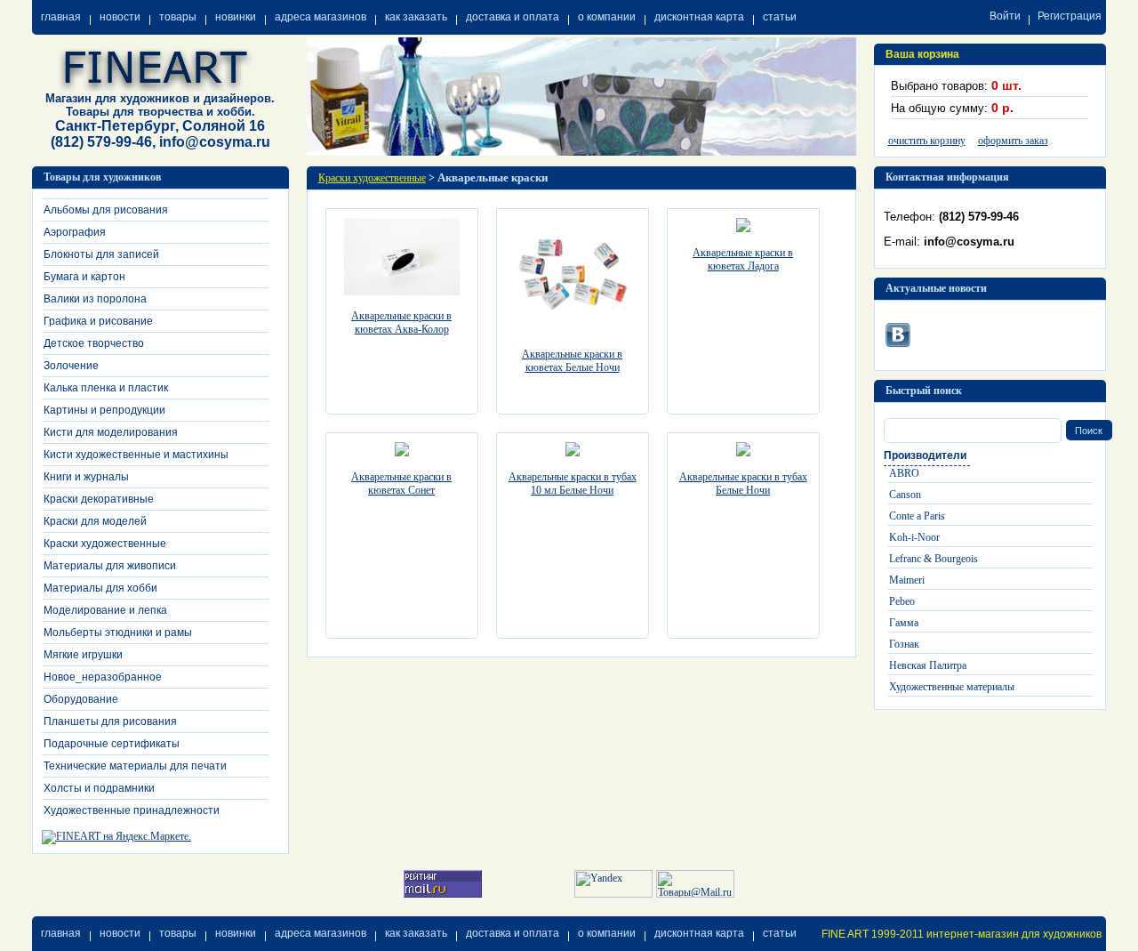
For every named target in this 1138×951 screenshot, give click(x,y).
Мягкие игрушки (83, 655)
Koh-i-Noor (914, 537)
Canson (905, 494)
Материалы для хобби (100, 588)
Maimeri (907, 580)
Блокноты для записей (101, 254)
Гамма (903, 623)
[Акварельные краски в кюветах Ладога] (743, 228)
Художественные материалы (951, 687)
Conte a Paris (917, 516)
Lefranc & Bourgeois (933, 558)
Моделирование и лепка (105, 610)
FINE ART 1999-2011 (872, 934)
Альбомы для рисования (106, 210)
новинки (235, 17)
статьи (780, 17)
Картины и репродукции (104, 410)
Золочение (71, 365)
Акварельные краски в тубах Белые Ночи (743, 483)
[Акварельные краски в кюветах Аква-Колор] (402, 292)
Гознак (904, 644)
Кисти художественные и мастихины (136, 454)
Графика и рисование (98, 321)
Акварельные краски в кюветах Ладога (743, 259)
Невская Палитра (927, 665)
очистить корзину (927, 140)
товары (177, 17)
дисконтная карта (699, 17)
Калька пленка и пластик (106, 388)
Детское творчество (94, 343)
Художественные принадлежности (132, 810)
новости (120, 17)
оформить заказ (1013, 140)
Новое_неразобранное (103, 677)
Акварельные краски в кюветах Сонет (401, 483)
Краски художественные (105, 543)
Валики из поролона (95, 299)
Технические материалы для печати (135, 766)
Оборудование (81, 699)
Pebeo (902, 601)
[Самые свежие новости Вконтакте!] (898, 332)
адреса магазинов (320, 17)
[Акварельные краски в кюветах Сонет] (402, 453)
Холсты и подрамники (99, 788)
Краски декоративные (99, 499)
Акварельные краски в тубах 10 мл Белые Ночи (573, 483)
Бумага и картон (84, 276)
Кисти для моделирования (111, 432)
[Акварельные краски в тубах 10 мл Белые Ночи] (572, 453)
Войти (1005, 16)
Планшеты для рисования (110, 721)
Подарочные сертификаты (112, 743)
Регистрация (1070, 16)
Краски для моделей (95, 521)
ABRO (904, 473)
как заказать (416, 17)
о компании (607, 17)
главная (61, 17)
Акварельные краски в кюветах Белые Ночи (572, 361)
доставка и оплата (512, 17)
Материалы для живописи (110, 566)
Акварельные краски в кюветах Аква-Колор (401, 322)
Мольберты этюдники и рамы (118, 632)
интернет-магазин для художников (1014, 934)
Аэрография (75, 232)
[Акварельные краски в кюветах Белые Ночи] (572, 330)
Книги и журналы (86, 477)
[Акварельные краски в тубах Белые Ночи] (743, 453)
